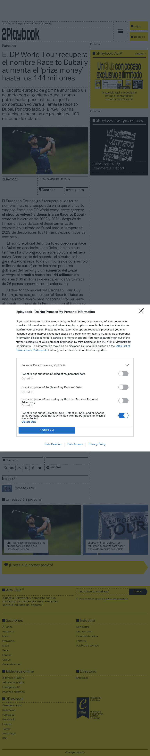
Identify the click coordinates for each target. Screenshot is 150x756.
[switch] (123, 373)
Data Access (75, 444)
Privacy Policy (97, 444)
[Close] (142, 312)
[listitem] (75, 365)
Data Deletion (53, 444)
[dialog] (75, 378)
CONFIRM (47, 430)
